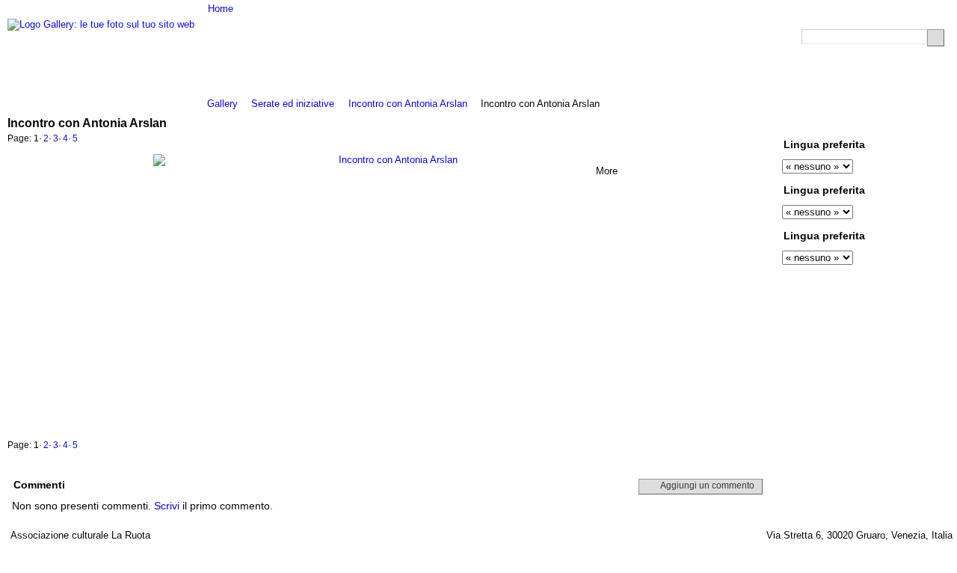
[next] (747, 140)
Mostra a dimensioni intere (827, 122)
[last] (763, 140)
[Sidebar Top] (899, 122)
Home (220, 8)
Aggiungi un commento (707, 485)
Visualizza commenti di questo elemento (847, 122)
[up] (730, 140)
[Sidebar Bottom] (927, 122)
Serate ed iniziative (292, 103)
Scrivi (166, 506)
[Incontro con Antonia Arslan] (392, 291)
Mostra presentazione (866, 122)
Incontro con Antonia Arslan (407, 103)
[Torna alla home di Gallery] (100, 25)
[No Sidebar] (913, 122)
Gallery (222, 103)
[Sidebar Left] (884, 122)
